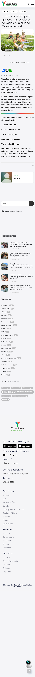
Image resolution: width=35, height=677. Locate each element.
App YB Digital (5, 308)
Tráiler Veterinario (20, 396)
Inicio (7, 11)
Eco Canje (16, 388)
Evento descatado (6, 325)
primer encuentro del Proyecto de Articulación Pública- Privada (17, 391)
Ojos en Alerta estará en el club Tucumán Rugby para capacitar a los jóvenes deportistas (21, 244)
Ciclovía (3, 312)
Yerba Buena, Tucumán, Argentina (17, 223)
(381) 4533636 (10, 482)
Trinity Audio (19, 62)
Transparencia (5, 368)
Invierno (3, 338)
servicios (6, 396)
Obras (3, 355)
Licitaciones (4, 341)
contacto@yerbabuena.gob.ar (16, 474)
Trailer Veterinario (6, 365)
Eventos (3, 328)
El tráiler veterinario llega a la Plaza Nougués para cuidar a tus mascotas (21, 276)
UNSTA (5, 399)
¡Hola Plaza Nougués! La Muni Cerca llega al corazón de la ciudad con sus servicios (20, 255)
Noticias (15, 11)
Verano (3, 375)
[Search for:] (17, 203)
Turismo (3, 371)
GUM (2, 332)
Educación (4, 318)
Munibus (3, 345)
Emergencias (5, 322)
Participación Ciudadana (8, 358)
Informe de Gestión (7, 335)
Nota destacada (6, 348)
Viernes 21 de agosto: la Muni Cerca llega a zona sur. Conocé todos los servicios (21, 287)
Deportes (4, 315)
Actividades (4, 305)
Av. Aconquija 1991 (11, 463)
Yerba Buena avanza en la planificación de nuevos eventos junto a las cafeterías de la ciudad (21, 266)
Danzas (5, 388)
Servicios (4, 361)
